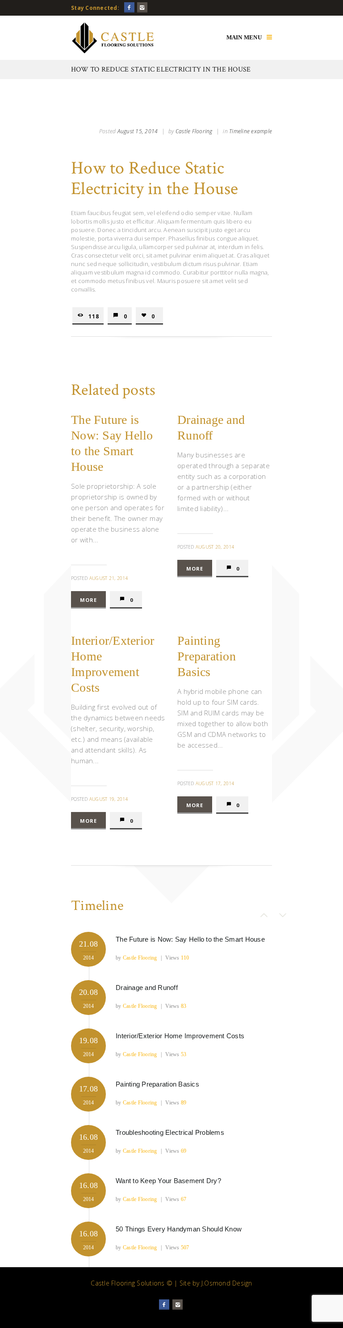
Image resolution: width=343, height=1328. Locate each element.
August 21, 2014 (108, 578)
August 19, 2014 (108, 799)
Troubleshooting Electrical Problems (170, 1132)
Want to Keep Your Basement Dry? (168, 1180)
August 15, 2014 (137, 131)
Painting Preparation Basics (206, 656)
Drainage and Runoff (147, 987)
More (88, 599)
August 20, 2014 (215, 547)
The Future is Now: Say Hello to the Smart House (190, 939)
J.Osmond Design (226, 1283)
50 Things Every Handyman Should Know (179, 1229)
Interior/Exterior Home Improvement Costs (180, 1036)
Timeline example (250, 131)
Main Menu (244, 37)
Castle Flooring (194, 131)
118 (93, 316)
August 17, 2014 (215, 783)
